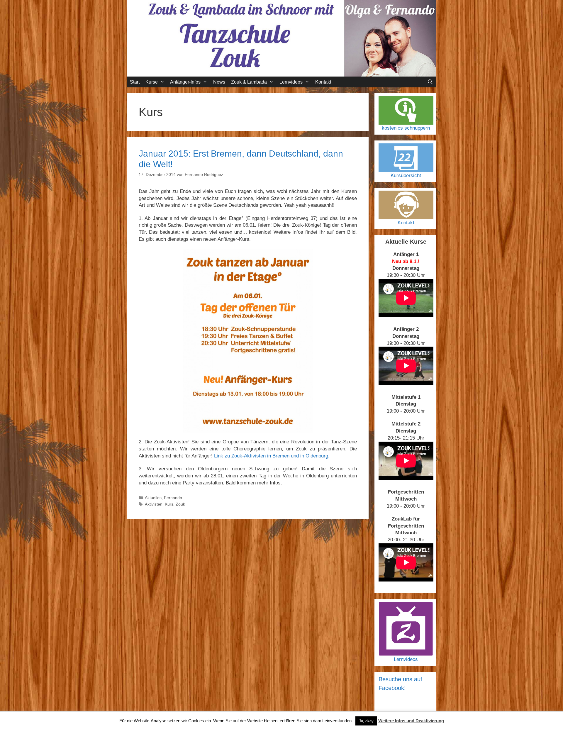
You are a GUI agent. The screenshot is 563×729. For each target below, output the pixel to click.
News (219, 81)
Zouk (180, 504)
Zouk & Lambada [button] (249, 81)
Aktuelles (153, 497)
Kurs (169, 504)
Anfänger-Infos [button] (185, 81)
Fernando (173, 497)
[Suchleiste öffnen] (430, 82)
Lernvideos (406, 659)
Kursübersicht (406, 175)
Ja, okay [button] (366, 721)
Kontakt (323, 81)
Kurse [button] (151, 81)
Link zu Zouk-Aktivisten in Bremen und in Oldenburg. (272, 456)
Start (135, 81)
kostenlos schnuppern (406, 128)
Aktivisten (153, 504)
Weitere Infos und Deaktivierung (411, 720)
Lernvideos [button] (291, 81)
